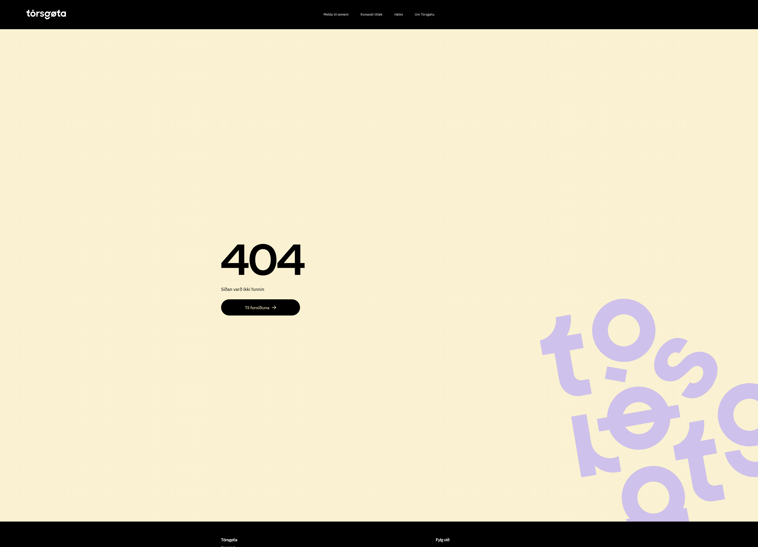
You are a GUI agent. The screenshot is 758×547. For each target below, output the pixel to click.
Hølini (398, 14)
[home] (101, 14)
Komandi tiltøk (371, 14)
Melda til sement (336, 14)
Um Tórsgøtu (424, 14)
